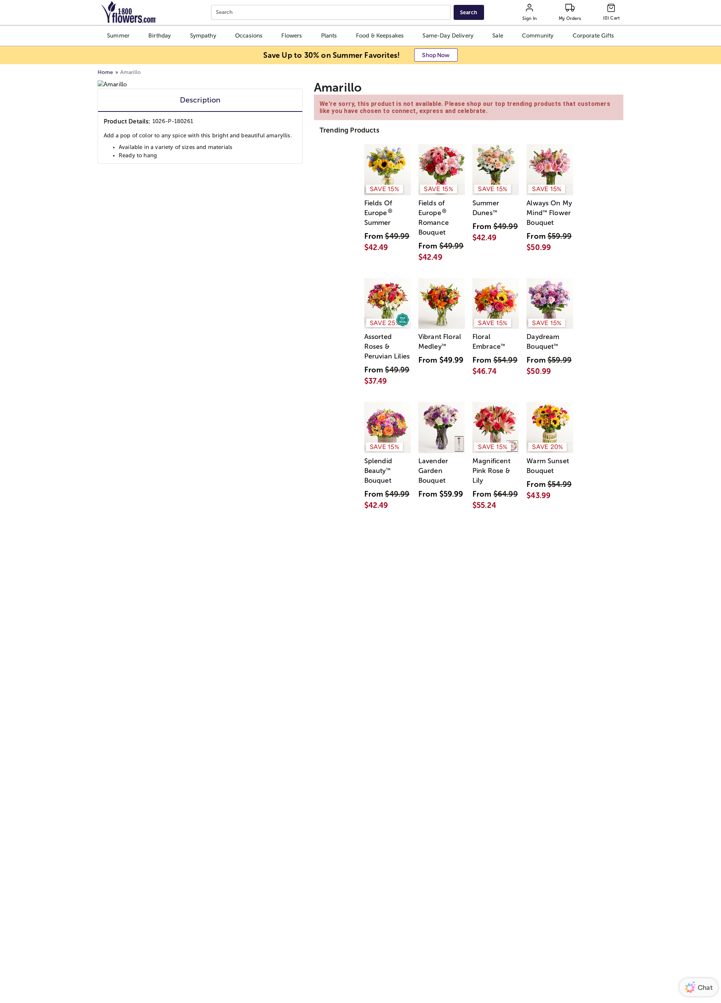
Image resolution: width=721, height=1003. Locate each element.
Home (105, 72)
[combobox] (332, 12)
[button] (118, 36)
